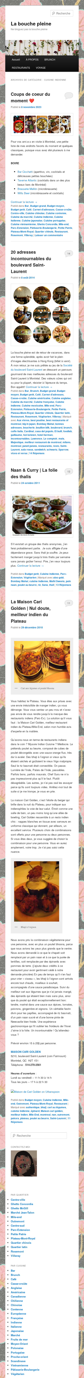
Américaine (18, 1292)
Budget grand (38, 206)
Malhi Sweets (57, 581)
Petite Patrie (65, 228)
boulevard (56, 427)
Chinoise (16, 1305)
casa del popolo (44, 431)
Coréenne (17, 1309)
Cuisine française (44, 402)
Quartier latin (62, 413)
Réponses (36, 453)
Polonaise (17, 1348)
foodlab (67, 431)
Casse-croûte (64, 209)
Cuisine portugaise (54, 220)
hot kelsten (29, 435)
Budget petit (18, 209)
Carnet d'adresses (43, 209)
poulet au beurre (27, 585)
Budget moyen (55, 206)
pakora (15, 1118)
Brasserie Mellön (28, 189)
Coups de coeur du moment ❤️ (30, 97)
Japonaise (17, 1331)
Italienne (16, 1326)
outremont (63, 1114)
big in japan (28, 424)
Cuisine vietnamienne (23, 224)
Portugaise (17, 1352)
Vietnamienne (19, 1365)
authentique (33, 1107)
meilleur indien (19, 1114)
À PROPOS (32, 59)
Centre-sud (17, 1225)
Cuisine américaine (39, 398)
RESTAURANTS (21, 67)
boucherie (29, 427)
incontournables (20, 438)
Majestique (17, 442)
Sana (45, 585)
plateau (24, 1118)
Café (29, 209)
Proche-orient (19, 1357)
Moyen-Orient (19, 1344)
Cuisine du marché (22, 217)
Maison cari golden (52, 1111)
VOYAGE (41, 67)
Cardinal (29, 431)
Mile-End (34, 1114)
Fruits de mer (19, 1339)
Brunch (34, 391)
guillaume (16, 435)
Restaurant (61, 231)
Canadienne (18, 1296)
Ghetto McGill (19, 1208)
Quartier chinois (44, 231)
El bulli (58, 431)
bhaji (43, 1107)
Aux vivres (23, 420)
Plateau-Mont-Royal (22, 231)
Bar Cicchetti (26, 172)
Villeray (28, 235)
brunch (68, 427)
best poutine (38, 420)
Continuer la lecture (24, 202)
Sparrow (63, 449)
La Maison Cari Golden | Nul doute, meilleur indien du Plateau (31, 611)
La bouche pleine (31, 23)
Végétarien (44, 416)
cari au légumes (57, 1107)
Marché (15, 1335)
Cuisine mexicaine (32, 405)
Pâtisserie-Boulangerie (43, 228)
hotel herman (45, 435)
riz (39, 585)
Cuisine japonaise (32, 220)
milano (66, 442)
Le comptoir (50, 438)
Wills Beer (24, 193)
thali (51, 585)
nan (54, 1114)
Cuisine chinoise (35, 213)
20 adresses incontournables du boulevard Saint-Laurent (31, 261)
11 (68, 603)
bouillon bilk (43, 427)
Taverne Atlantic (28, 180)
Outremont (22, 1103)
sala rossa (27, 449)
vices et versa (19, 453)
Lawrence (36, 438)
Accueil (16, 59)
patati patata (29, 446)
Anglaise (16, 1288)
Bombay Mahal (45, 424)
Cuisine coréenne (56, 213)
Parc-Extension (20, 228)
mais (61, 438)
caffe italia (17, 431)
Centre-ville (17, 213)
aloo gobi (58, 577)
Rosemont (17, 235)
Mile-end (64, 224)
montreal (16, 446)
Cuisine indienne (43, 217)
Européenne (18, 1313)
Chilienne (17, 1301)
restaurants (45, 446)
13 (68, 471)
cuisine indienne (38, 581)
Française (17, 1318)
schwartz (52, 449)
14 (68, 253)
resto (56, 446)
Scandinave (18, 1361)
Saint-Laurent (58, 1118)
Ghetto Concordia (47, 224)
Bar (27, 206)
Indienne (16, 1322)
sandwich (39, 449)
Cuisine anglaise (61, 398)
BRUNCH (49, 59)
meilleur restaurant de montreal (43, 442)
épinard (35, 1111)
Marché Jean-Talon (22, 1212)
